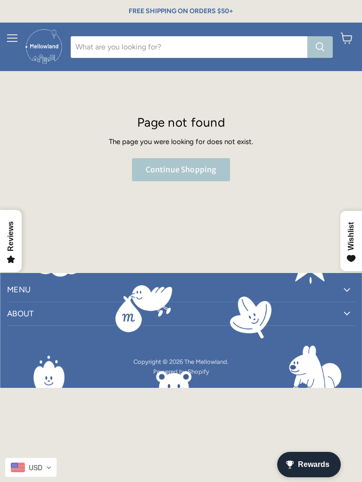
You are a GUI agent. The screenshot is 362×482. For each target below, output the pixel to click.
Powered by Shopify (181, 371)
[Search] (320, 47)
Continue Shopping (181, 169)
